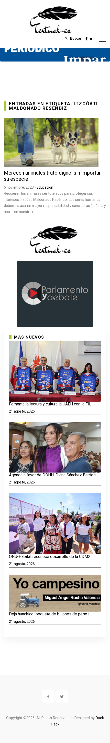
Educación (45, 187)
